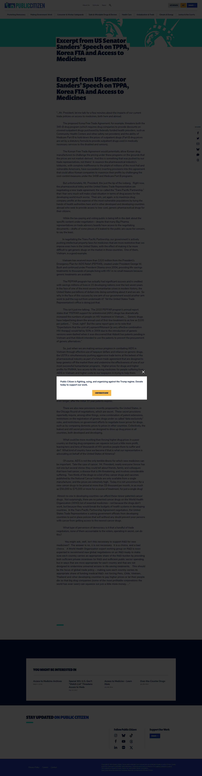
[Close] (143, 372)
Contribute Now (101, 393)
